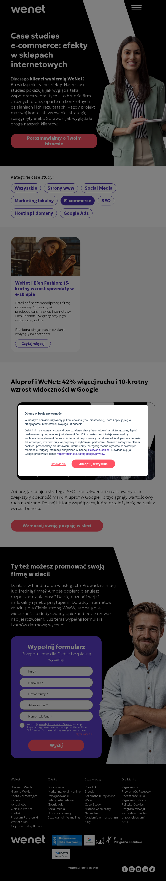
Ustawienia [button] (58, 464)
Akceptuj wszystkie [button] (93, 464)
